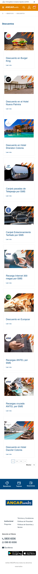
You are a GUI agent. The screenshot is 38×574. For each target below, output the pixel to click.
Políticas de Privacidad (25, 521)
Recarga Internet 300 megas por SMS (16, 277)
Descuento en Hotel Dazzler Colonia (16, 448)
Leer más (9, 65)
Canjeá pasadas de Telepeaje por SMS (16, 190)
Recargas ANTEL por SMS (17, 361)
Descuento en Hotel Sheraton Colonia (16, 146)
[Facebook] (34, 1)
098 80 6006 (10, 542)
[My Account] (29, 7)
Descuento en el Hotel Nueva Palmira (17, 103)
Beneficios (10, 13)
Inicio (3, 13)
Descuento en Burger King (17, 59)
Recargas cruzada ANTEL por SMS (15, 405)
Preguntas (7, 524)
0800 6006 (10, 538)
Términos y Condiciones (26, 518)
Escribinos (8, 547)
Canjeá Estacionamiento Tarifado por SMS (18, 233)
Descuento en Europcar (18, 319)
